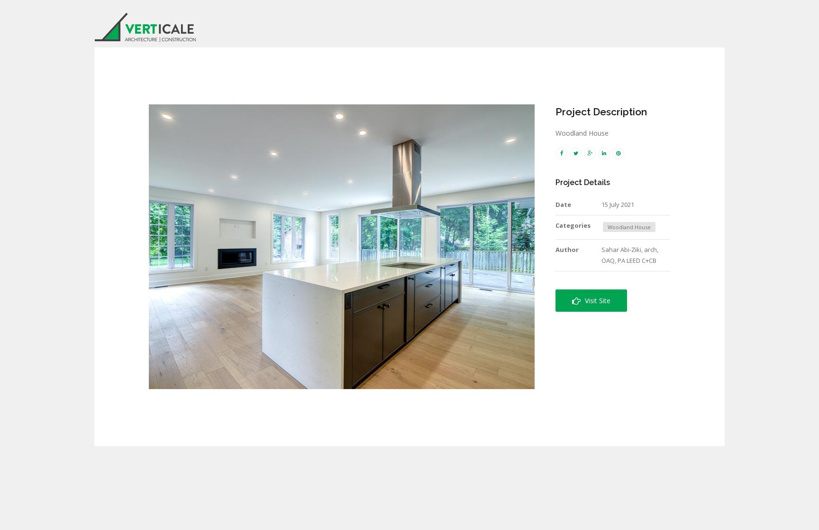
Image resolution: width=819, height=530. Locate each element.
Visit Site (595, 300)
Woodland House (629, 227)
